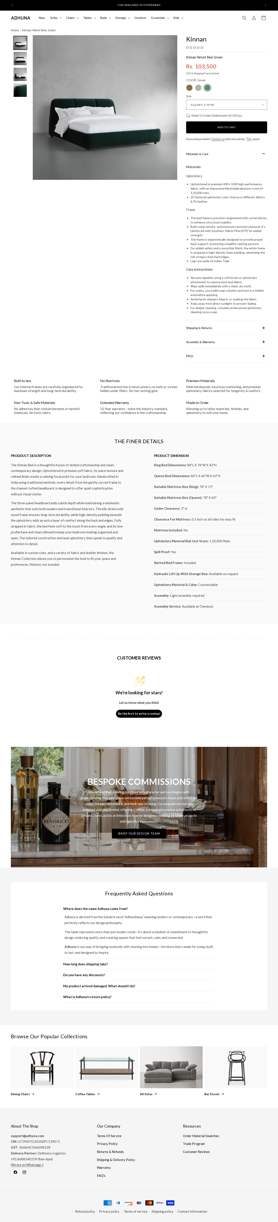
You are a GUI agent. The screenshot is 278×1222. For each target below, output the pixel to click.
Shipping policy (162, 1211)
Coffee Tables (85, 1094)
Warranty (104, 1167)
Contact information (192, 1211)
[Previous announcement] (12, 5)
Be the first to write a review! (139, 713)
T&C (249, 139)
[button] (56, 18)
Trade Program (194, 1144)
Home (15, 30)
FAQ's (101, 1175)
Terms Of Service (109, 1136)
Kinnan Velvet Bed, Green (39, 30)
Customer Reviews (196, 1152)
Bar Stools (212, 1094)
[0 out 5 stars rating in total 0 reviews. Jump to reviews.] (195, 48)
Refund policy (85, 1211)
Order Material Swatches (201, 1136)
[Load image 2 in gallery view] (20, 59)
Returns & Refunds (110, 1152)
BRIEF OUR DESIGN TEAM (139, 833)
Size (189, 96)
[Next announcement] (265, 5)
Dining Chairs (20, 1094)
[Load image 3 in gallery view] (20, 74)
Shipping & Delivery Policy (116, 1160)
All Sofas (146, 1094)
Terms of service (135, 1211)
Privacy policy (109, 1211)
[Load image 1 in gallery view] (20, 43)
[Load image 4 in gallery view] (20, 90)
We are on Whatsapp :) (27, 1165)
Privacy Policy (107, 1144)
